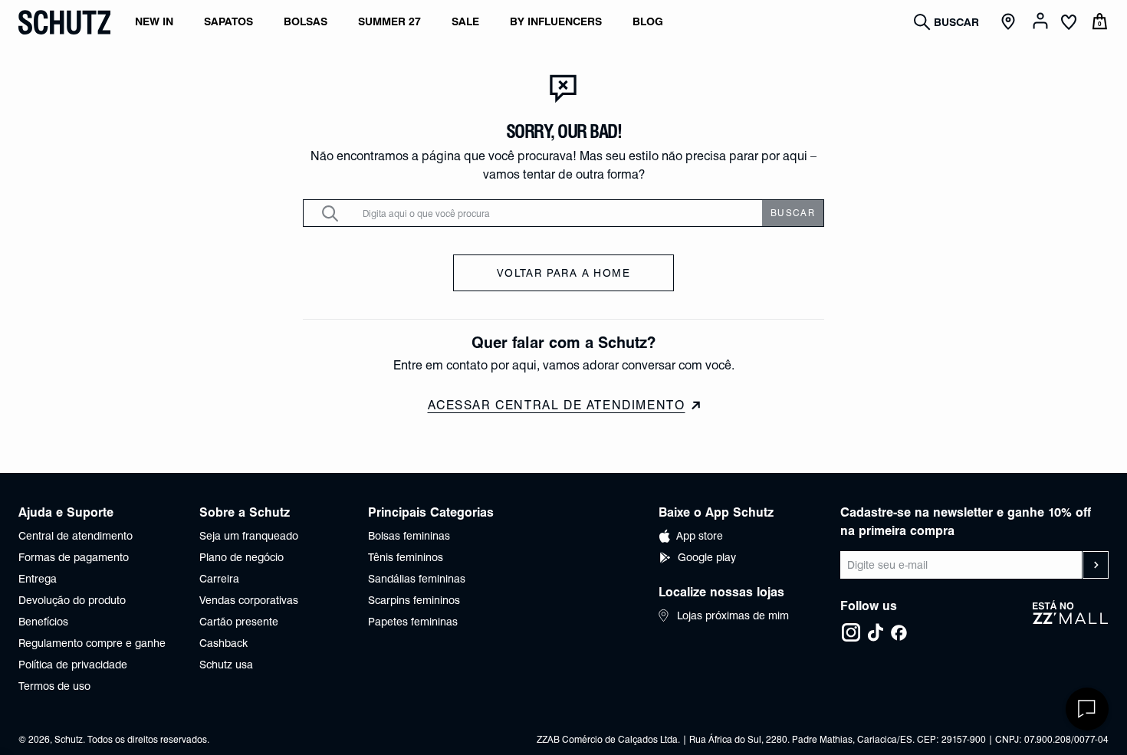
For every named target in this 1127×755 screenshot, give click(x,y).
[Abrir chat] (1087, 709)
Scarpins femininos (414, 600)
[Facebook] (898, 632)
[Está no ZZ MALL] (1071, 621)
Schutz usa (226, 664)
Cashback (223, 643)
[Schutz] (64, 22)
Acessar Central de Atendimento (556, 405)
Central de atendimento (75, 536)
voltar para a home (563, 273)
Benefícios (43, 621)
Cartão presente (238, 621)
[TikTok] (875, 632)
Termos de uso (54, 686)
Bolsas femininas (409, 536)
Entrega (37, 579)
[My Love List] (1069, 24)
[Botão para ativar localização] (1010, 22)
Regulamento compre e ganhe (92, 643)
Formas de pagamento (73, 557)
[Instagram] (851, 632)
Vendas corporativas (248, 600)
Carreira (219, 579)
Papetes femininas (413, 621)
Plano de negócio (241, 557)
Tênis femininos (405, 557)
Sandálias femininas (416, 579)
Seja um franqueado (248, 536)
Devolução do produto (72, 600)
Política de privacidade (72, 664)
